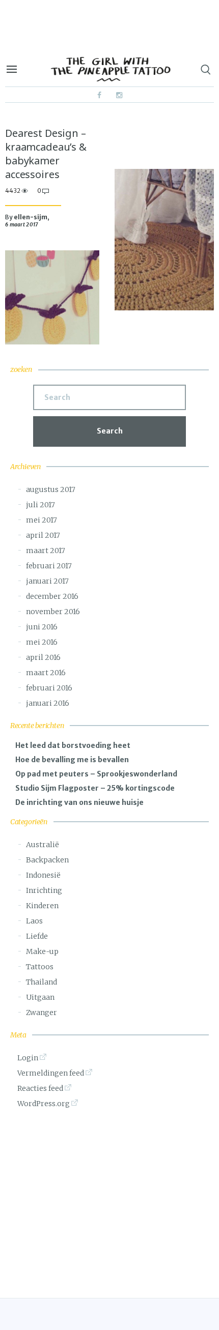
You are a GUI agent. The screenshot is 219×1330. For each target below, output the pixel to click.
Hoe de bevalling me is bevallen (72, 759)
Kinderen (42, 905)
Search (110, 431)
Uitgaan (40, 997)
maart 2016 (46, 672)
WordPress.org (43, 1103)
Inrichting (44, 890)
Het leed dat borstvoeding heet (72, 745)
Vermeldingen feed (50, 1073)
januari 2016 (47, 703)
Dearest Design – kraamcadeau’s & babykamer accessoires (46, 153)
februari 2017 (49, 565)
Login (27, 1057)
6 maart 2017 (21, 224)
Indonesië (43, 875)
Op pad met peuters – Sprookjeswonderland (96, 773)
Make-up (42, 951)
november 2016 (53, 611)
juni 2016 (42, 626)
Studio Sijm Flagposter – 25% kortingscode (95, 788)
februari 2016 (49, 687)
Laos (34, 921)
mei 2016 (42, 642)
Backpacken (47, 859)
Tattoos (39, 966)
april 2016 (43, 657)
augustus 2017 (50, 489)
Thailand (41, 982)
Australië (42, 844)
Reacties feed (40, 1088)
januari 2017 (47, 581)
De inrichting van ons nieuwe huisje (79, 802)
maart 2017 (45, 550)
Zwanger (41, 1012)
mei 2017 (41, 520)
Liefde (37, 936)
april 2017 (43, 535)
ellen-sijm (30, 217)
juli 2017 (40, 504)
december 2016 (52, 596)
